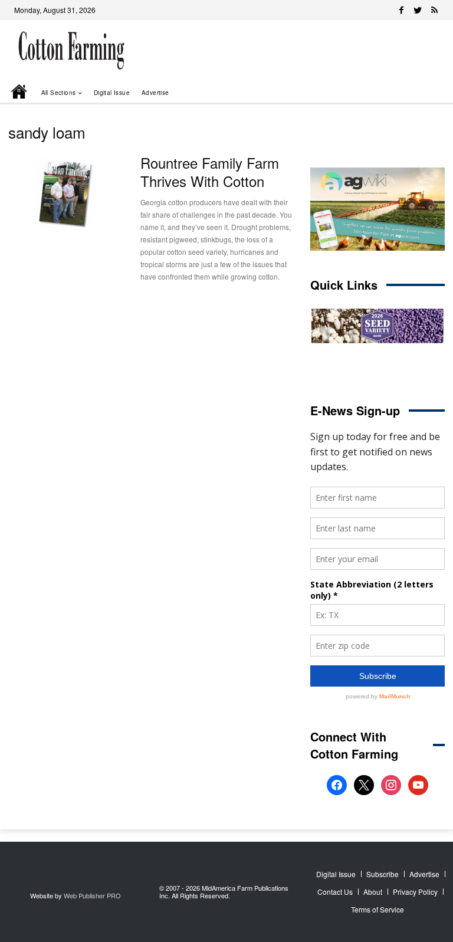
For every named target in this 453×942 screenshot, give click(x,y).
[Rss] (434, 10)
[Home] (20, 92)
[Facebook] (401, 10)
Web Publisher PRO (92, 895)
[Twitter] (417, 10)
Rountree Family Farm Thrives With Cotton (209, 171)
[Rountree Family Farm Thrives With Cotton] (65, 193)
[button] (418, 92)
